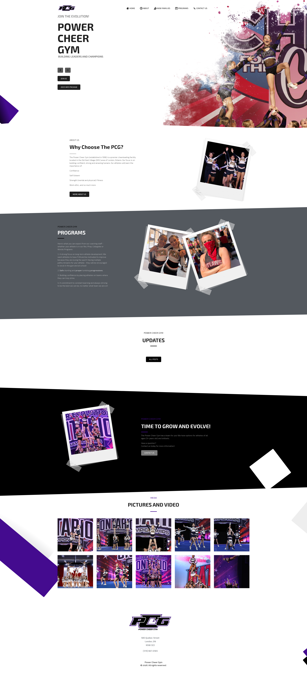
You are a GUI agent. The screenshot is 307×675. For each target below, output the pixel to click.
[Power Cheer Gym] (67, 8)
